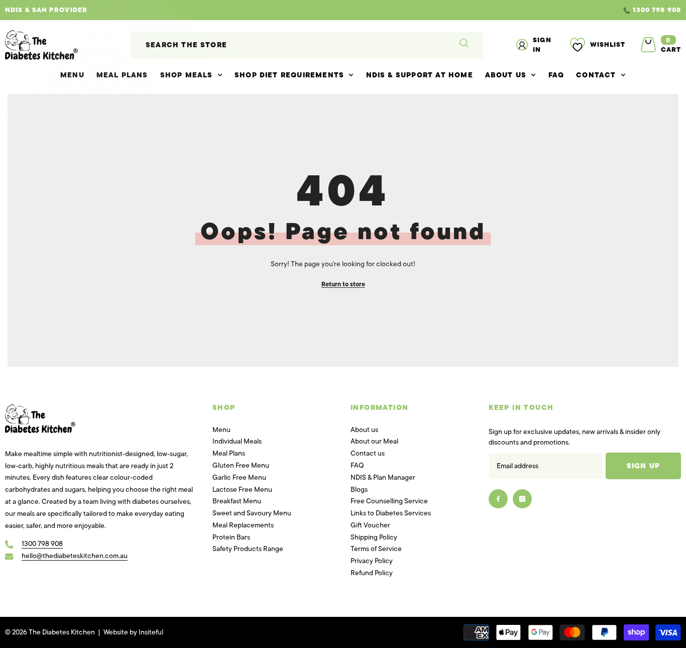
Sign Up (643, 466)
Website (115, 632)
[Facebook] (498, 498)
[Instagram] (522, 498)
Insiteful (151, 632)
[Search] (307, 45)
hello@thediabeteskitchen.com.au (75, 556)
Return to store (343, 284)
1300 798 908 (657, 10)
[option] (343, 10)
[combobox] (287, 45)
